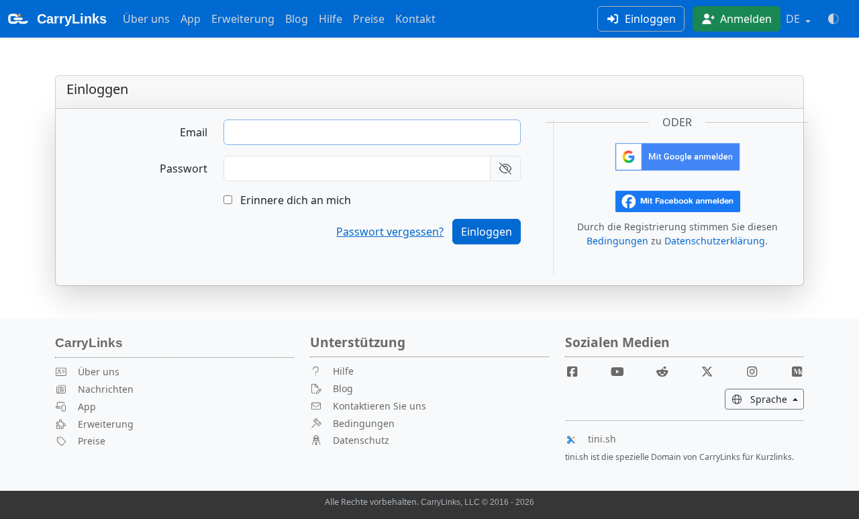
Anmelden (744, 18)
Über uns (146, 18)
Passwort (183, 168)
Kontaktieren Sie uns (379, 405)
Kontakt (415, 18)
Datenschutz (361, 440)
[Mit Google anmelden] (677, 155)
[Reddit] (667, 371)
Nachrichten (106, 389)
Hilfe (330, 18)
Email (193, 132)
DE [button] (794, 18)
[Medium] (796, 371)
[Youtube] (623, 371)
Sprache (776, 399)
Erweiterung (242, 18)
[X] (712, 371)
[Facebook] (578, 371)
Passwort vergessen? (390, 231)
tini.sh (602, 438)
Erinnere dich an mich (294, 200)
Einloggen (649, 18)
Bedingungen (617, 240)
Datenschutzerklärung (714, 240)
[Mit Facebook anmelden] (677, 200)
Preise (369, 18)
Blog (296, 18)
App (191, 18)
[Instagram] (757, 371)
